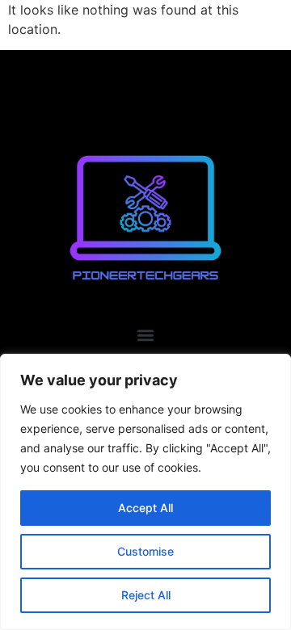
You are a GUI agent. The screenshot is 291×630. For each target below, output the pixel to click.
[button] (146, 334)
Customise (145, 551)
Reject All (146, 595)
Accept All (145, 507)
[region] (145, 492)
